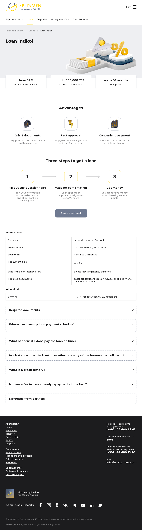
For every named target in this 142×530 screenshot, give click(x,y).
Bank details (13, 437)
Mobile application (28, 492)
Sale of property (14, 459)
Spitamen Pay (13, 468)
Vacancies (11, 430)
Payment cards (14, 19)
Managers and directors (19, 456)
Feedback (11, 462)
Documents (12, 449)
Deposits (42, 19)
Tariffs (9, 440)
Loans (29, 19)
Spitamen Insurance (17, 471)
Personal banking (14, 31)
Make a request (71, 213)
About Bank (12, 424)
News (9, 427)
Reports (10, 443)
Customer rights (15, 474)
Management (13, 452)
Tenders (10, 433)
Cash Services (80, 19)
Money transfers (60, 19)
